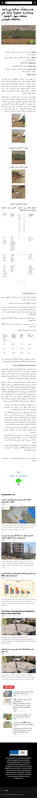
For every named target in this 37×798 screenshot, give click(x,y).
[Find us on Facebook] (1, 791)
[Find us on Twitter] (4, 791)
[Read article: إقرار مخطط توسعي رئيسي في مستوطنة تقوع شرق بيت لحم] (7, 717)
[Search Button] (35, 2)
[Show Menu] (2, 2)
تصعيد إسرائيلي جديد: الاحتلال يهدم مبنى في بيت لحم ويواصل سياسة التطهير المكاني (17, 536)
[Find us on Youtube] (7, 791)
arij (4, 504)
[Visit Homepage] (18, 2)
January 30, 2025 (10, 616)
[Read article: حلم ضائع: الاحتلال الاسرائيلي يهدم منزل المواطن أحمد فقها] (18, 664)
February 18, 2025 (10, 578)
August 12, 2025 (10, 540)
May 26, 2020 (4, 22)
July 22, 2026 (21, 734)
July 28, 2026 (21, 718)
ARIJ (12, 794)
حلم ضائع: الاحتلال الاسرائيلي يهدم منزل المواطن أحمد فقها (17, 650)
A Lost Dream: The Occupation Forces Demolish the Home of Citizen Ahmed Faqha (17, 612)
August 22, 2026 (10, 504)
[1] (24, 293)
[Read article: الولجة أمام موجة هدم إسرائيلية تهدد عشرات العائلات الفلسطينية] (18, 515)
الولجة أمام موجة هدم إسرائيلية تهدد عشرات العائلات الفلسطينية (16, 500)
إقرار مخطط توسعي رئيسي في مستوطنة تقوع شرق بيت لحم (22, 715)
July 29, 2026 (21, 711)
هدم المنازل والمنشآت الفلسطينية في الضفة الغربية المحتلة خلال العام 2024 (18, 574)
